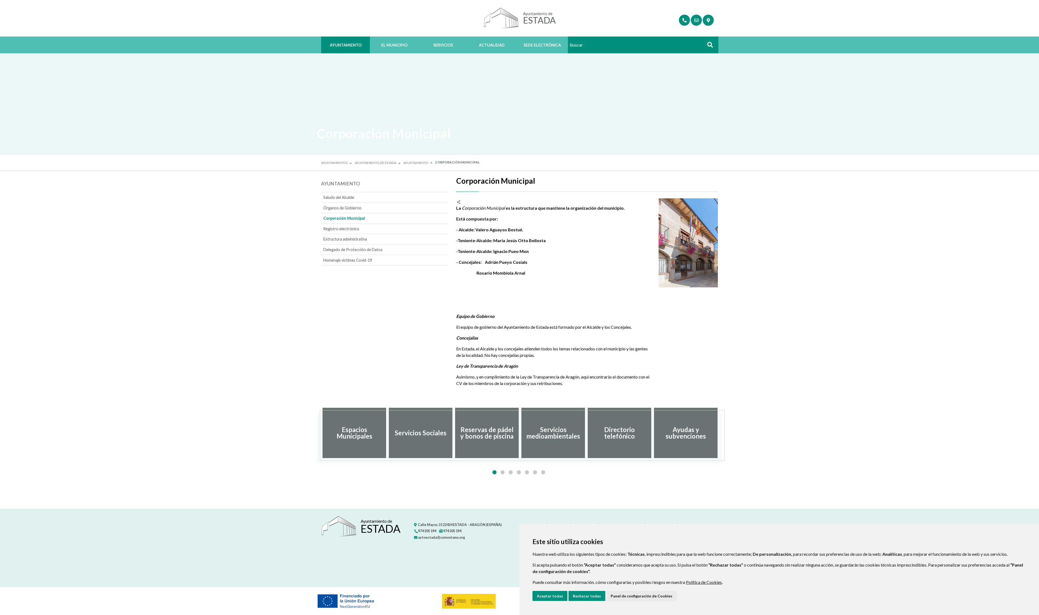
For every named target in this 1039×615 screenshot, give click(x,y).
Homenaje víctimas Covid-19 (347, 260)
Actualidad (492, 45)
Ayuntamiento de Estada (375, 163)
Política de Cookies (704, 582)
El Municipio (394, 45)
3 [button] (511, 472)
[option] (354, 433)
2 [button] (503, 472)
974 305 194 (426, 531)
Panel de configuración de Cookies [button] (641, 596)
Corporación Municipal (344, 218)
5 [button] (527, 472)
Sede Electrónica (542, 45)
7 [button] (543, 472)
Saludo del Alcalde (338, 197)
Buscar (708, 46)
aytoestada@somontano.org (441, 537)
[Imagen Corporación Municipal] (688, 242)
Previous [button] (317, 433)
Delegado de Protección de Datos (353, 249)
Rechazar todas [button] (587, 596)
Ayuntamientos (334, 163)
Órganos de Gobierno (342, 208)
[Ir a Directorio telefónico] (684, 20)
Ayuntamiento (345, 45)
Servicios (443, 45)
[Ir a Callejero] (708, 20)
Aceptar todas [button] (550, 596)
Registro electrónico (341, 228)
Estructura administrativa (345, 239)
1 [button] (494, 472)
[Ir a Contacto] (696, 20)
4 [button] (519, 472)
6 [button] (535, 472)
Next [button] (722, 433)
